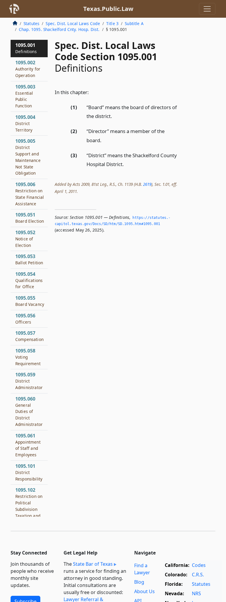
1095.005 (28, 157)
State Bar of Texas (93, 564)
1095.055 (29, 301)
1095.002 (27, 68)
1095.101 (28, 472)
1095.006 (29, 193)
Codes (199, 565)
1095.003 (25, 96)
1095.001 (26, 48)
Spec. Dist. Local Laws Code (73, 23)
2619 (147, 184)
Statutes (31, 23)
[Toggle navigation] (207, 9)
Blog (139, 582)
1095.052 (25, 238)
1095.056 (25, 318)
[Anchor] (92, 91)
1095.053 (29, 259)
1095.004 (25, 123)
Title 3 (112, 23)
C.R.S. (198, 574)
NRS (196, 593)
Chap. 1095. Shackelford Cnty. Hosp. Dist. (59, 29)
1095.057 (29, 336)
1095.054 (29, 280)
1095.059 (29, 380)
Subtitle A (134, 23)
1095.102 (28, 506)
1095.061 (28, 444)
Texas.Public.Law (108, 9)
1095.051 (29, 217)
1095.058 (28, 356)
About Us (144, 591)
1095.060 (29, 411)
